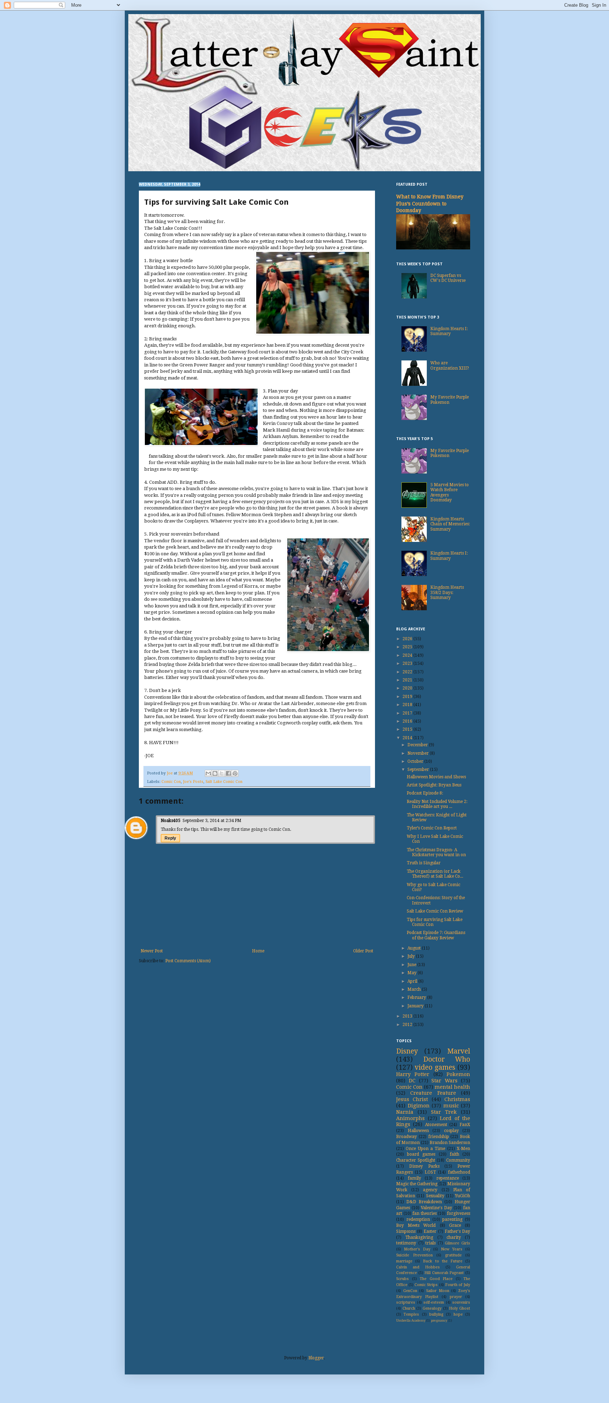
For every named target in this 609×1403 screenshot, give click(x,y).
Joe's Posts (193, 781)
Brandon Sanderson (450, 1142)
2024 (407, 655)
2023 (407, 663)
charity (454, 1237)
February (417, 997)
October (415, 761)
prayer (456, 1296)
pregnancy (439, 1320)
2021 (407, 680)
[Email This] (208, 773)
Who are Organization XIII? (449, 365)
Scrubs (402, 1279)
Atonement (436, 1124)
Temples (411, 1314)
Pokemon (458, 1074)
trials (430, 1243)
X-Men (463, 1148)
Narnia (404, 1112)
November (418, 753)
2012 (407, 1024)
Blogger (316, 1357)
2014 (407, 737)
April (412, 981)
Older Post (363, 950)
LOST (430, 1172)
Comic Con (171, 781)
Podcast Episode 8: (425, 793)
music (451, 1105)
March (414, 989)
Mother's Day (417, 1249)
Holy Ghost (459, 1308)
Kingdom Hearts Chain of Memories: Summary (450, 524)
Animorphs (410, 1118)
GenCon (410, 1290)
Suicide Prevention (414, 1255)
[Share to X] (221, 773)
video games (435, 1067)
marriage (404, 1261)
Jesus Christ (412, 1099)
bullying (436, 1314)
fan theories (424, 1213)
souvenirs (461, 1302)
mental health (452, 1087)
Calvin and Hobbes (418, 1267)
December (418, 744)
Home (258, 950)
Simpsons (406, 1231)
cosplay (451, 1130)
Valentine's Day (436, 1207)
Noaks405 (170, 820)
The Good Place (436, 1279)
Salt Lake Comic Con (223, 781)
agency (430, 1189)
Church (408, 1308)
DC (412, 1080)
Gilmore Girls (457, 1243)
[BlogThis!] (215, 773)
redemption (418, 1219)
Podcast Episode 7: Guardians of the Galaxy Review (436, 935)
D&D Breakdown (424, 1201)
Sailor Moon (437, 1290)
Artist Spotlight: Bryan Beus (434, 785)
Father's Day (457, 1231)
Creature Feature (433, 1093)
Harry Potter (412, 1074)
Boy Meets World (416, 1225)
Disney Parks (424, 1166)
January (416, 1005)
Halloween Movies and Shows (436, 776)
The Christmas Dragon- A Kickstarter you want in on (436, 852)
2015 (407, 729)
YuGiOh (462, 1195)
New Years (451, 1249)
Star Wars (444, 1080)
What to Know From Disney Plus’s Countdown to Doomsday (429, 203)
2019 (407, 696)
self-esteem (433, 1302)
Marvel (458, 1051)
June (412, 964)
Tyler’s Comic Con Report (432, 828)
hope (458, 1314)
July (411, 956)
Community (458, 1160)
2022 (407, 671)
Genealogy (432, 1308)
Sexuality (435, 1195)
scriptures (405, 1302)
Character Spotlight (415, 1160)
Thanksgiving (419, 1237)
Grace (455, 1225)
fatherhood (459, 1172)
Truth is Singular (424, 862)
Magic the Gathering (416, 1183)
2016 (407, 721)
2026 (407, 638)
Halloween (418, 1130)
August (414, 948)
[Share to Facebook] (228, 773)
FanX (465, 1124)
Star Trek (444, 1112)
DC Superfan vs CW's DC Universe (448, 278)
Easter (430, 1231)
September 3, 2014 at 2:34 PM (212, 820)
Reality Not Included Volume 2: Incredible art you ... (437, 804)
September (418, 769)
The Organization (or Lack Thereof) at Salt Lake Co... (435, 874)
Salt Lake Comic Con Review (435, 911)
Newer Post (152, 950)
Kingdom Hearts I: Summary (449, 331)
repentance (447, 1178)
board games (421, 1154)
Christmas (457, 1099)
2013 (407, 1016)
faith (454, 1154)
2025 (407, 646)
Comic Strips (426, 1285)
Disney (407, 1051)
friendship (438, 1136)
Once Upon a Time (425, 1148)
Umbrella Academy (410, 1320)
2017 (407, 713)
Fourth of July (457, 1285)
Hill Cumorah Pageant (444, 1273)
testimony (406, 1243)
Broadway (406, 1136)
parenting (452, 1219)
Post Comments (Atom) (188, 960)
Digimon (419, 1105)
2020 (407, 688)
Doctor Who (446, 1059)
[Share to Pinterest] (235, 773)
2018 (407, 704)
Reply (170, 838)
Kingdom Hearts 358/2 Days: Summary (447, 592)
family (414, 1178)
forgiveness (458, 1213)
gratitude (453, 1255)
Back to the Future (442, 1261)
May (412, 972)
